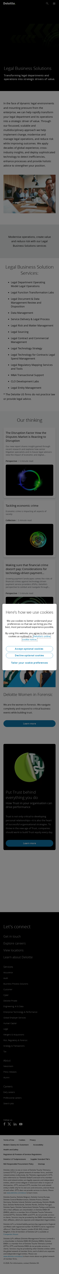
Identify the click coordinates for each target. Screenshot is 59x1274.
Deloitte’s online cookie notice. (36, 638)
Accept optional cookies (29, 648)
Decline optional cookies (29, 655)
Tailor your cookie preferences (29, 662)
